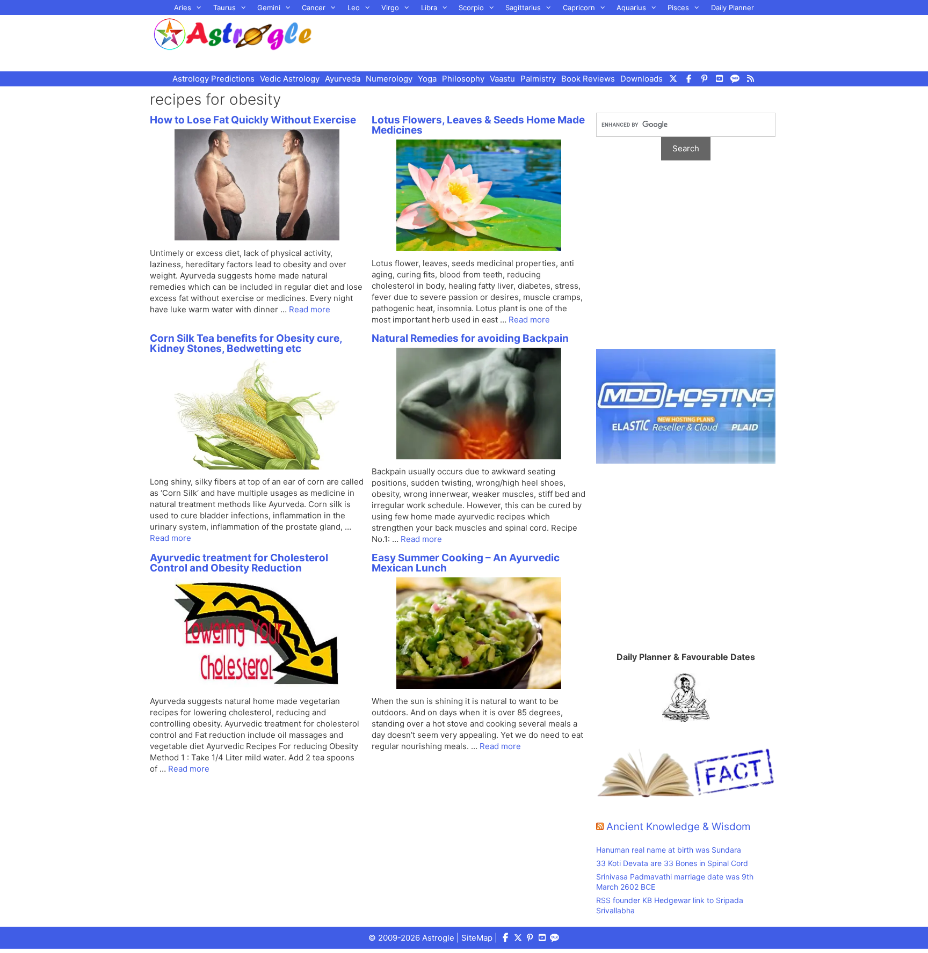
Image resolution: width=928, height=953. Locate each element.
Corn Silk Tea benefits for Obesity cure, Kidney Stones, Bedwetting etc (246, 343)
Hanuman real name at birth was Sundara (668, 849)
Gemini (268, 7)
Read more (309, 309)
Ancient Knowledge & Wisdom (678, 826)
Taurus (224, 7)
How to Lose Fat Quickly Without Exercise (253, 120)
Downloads (641, 79)
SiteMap (476, 938)
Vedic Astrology (290, 79)
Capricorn (579, 7)
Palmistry (538, 79)
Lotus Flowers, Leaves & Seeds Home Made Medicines (478, 125)
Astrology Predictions (213, 79)
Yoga (427, 79)
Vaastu (502, 79)
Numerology (389, 79)
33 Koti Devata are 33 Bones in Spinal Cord (672, 863)
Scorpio (471, 7)
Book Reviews (588, 79)
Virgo (390, 7)
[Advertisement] (558, 42)
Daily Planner (732, 7)
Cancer (313, 7)
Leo (353, 7)
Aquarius (631, 7)
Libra (429, 7)
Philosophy (463, 79)
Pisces (678, 7)
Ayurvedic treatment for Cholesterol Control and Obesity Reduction (239, 563)
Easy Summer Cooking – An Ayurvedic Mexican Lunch (466, 563)
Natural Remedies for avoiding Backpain (470, 338)
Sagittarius (523, 7)
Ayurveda (342, 79)
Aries (182, 7)
